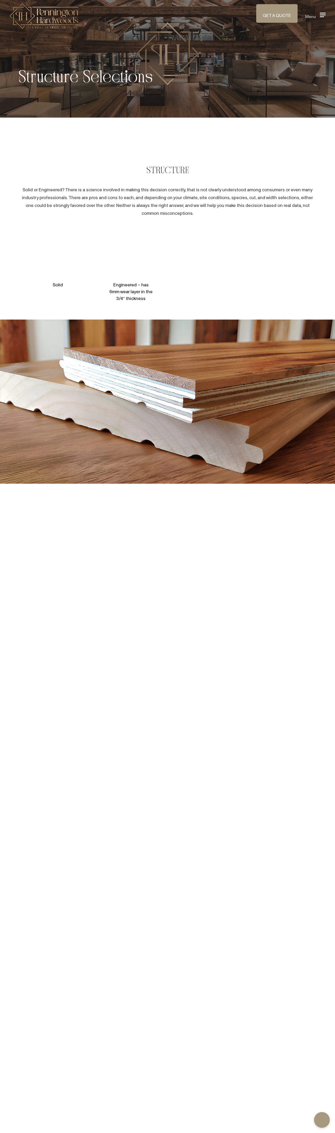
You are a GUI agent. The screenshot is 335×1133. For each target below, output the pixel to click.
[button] (315, 15)
